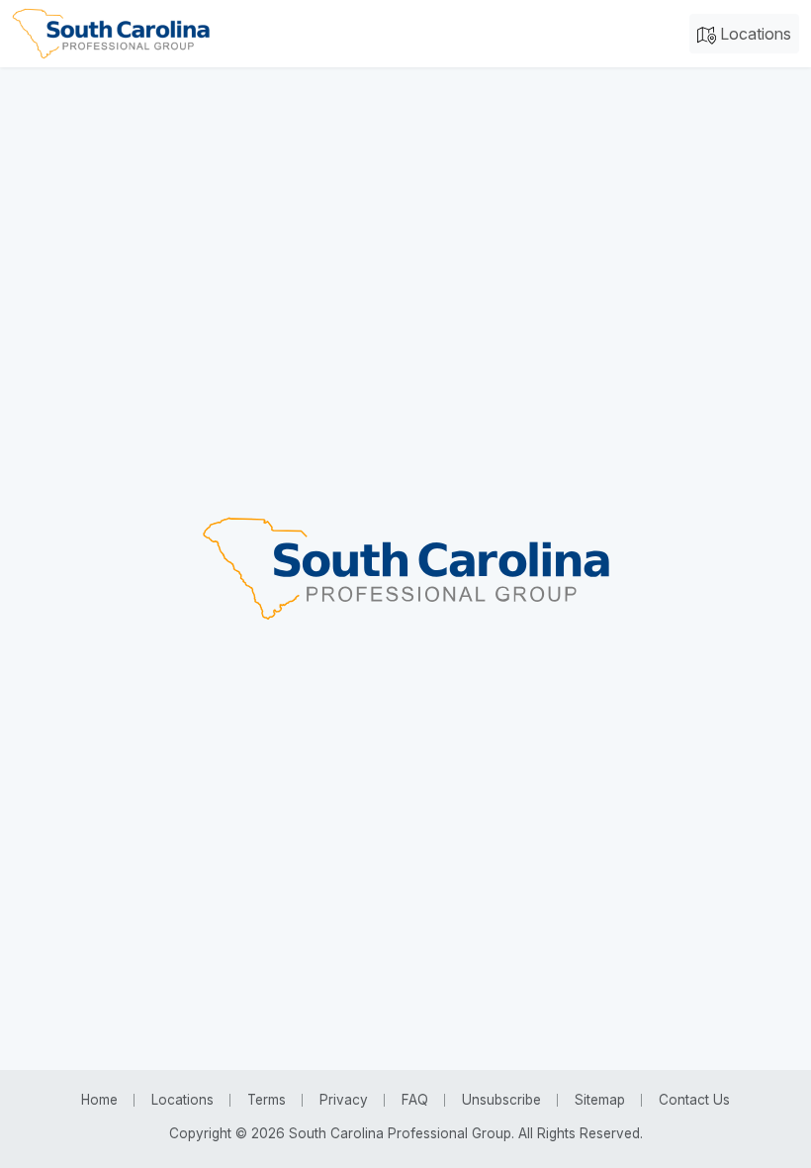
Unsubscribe (501, 1100)
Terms (266, 1100)
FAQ (415, 1100)
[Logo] (111, 33)
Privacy (343, 1100)
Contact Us (694, 1100)
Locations (753, 34)
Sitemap (600, 1100)
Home (99, 1100)
